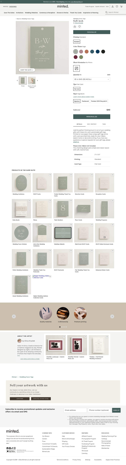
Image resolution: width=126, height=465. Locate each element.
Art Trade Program (87, 441)
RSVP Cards (37, 194)
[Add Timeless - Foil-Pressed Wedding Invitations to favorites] (107, 337)
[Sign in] (112, 6)
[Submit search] (106, 12)
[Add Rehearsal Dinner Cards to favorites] (112, 250)
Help (63, 436)
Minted (14, 377)
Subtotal (76, 110)
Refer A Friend (105, 445)
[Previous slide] (17, 80)
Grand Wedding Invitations (20, 296)
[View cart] (121, 6)
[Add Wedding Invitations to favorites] (29, 175)
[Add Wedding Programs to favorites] (112, 200)
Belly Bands (16, 220)
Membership (105, 448)
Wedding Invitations (18, 194)
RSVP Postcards (59, 270)
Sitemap (87, 460)
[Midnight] (103, 51)
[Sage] (75, 51)
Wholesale (85, 451)
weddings (13, 6)
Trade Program (89, 6)
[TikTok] (12, 448)
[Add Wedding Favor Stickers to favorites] (29, 225)
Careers (44, 439)
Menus (35, 220)
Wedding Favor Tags (26, 377)
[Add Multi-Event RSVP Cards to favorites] (92, 225)
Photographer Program (89, 439)
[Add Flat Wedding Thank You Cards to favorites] (92, 250)
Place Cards (78, 220)
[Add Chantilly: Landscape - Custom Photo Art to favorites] (64, 337)
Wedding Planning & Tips (109, 436)
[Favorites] (117, 6)
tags (104, 124)
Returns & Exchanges (68, 439)
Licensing (84, 453)
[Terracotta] (86, 51)
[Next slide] (37, 80)
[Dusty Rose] (81, 51)
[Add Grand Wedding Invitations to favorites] (29, 276)
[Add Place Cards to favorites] (92, 200)
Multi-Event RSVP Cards (82, 244)
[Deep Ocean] (92, 51)
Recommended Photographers (106, 442)
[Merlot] (75, 57)
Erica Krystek (79, 23)
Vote (107, 6)
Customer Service (68, 433)
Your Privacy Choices (68, 446)
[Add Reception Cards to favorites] (112, 175)
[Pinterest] (10, 448)
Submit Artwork (100, 6)
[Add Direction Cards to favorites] (92, 175)
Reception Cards (101, 194)
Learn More (19, 398)
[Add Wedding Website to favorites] (71, 225)
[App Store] (11, 452)
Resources (105, 433)
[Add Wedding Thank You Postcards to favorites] (50, 250)
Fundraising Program (88, 444)
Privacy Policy (77, 460)
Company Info (47, 433)
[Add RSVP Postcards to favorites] (71, 250)
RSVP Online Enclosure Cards (104, 244)
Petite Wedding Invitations (20, 270)
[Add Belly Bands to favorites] (29, 200)
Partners (85, 433)
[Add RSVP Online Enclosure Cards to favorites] (112, 225)
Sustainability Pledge (48, 449)
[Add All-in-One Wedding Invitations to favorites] (50, 225)
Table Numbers (58, 220)
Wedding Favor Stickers (20, 244)
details (79, 124)
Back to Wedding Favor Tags (25, 18)
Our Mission (45, 436)
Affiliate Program (87, 436)
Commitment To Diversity (49, 446)
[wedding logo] (63, 6)
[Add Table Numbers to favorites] (71, 200)
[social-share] (74, 26)
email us (76, 142)
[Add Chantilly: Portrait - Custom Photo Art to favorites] (85, 337)
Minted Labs (46, 451)
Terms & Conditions (62, 460)
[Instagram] (14, 448)
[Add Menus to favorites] (50, 200)
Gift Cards (65, 444)
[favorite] (79, 26)
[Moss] (81, 57)
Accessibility (98, 460)
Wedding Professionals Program (88, 447)
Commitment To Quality (49, 444)
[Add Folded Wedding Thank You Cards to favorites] (71, 175)
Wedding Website (59, 244)
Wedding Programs (101, 220)
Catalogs (104, 439)
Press (43, 441)
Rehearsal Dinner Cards (102, 270)
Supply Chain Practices (113, 460)
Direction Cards (79, 194)
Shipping (64, 441)
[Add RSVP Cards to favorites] (50, 175)
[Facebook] (7, 448)
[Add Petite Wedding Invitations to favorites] (29, 250)
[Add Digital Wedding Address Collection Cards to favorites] (50, 276)
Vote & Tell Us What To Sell (41, 398)
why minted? (91, 124)
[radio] (77, 41)
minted (5, 6)
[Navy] (97, 51)
